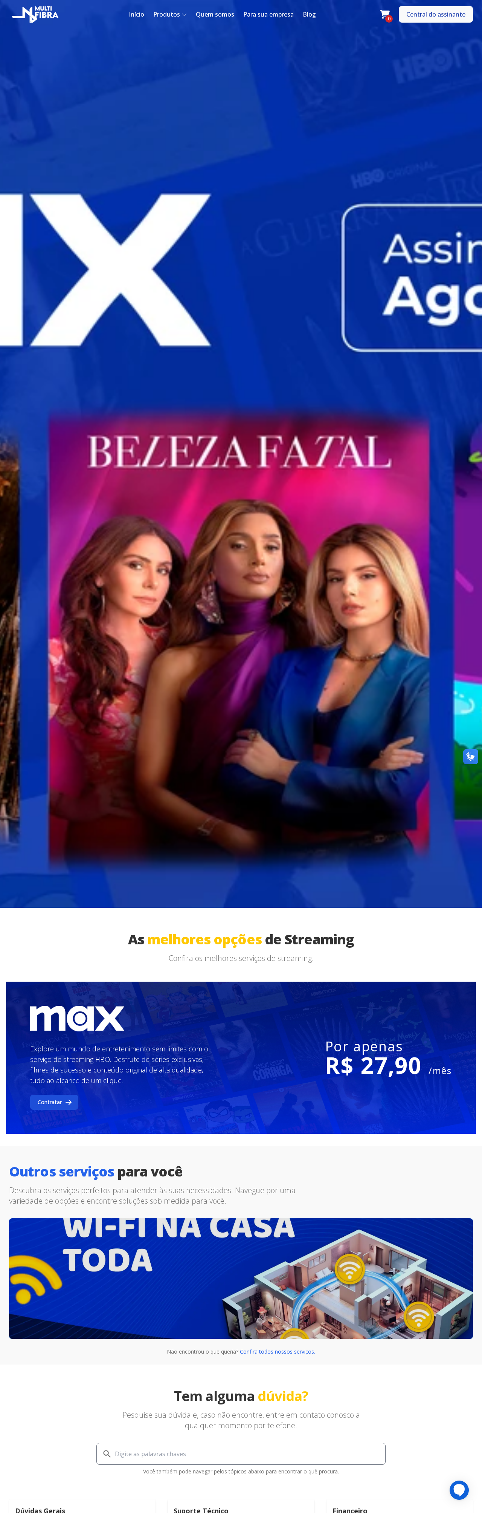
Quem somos (215, 14)
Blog (309, 14)
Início (136, 14)
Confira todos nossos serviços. (277, 1351)
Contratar (50, 1102)
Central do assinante (435, 14)
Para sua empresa (268, 14)
